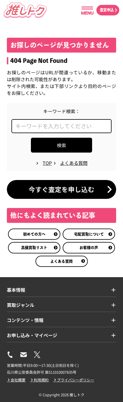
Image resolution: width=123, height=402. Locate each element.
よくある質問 (61, 261)
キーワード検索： (61, 111)
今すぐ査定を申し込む (61, 189)
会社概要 (18, 380)
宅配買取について (89, 234)
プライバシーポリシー (75, 380)
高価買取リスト (34, 247)
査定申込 (107, 10)
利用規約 (41, 380)
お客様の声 (89, 247)
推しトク (77, 394)
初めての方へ (34, 234)
